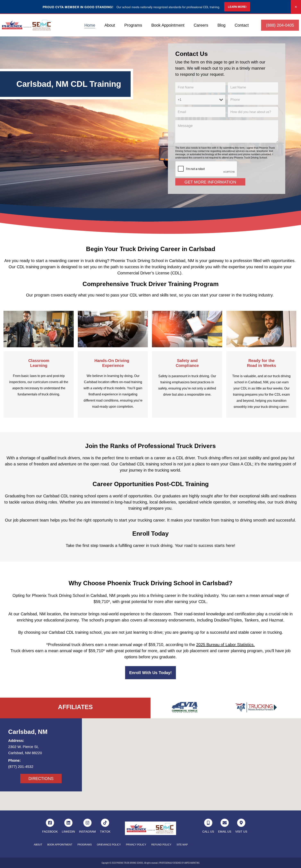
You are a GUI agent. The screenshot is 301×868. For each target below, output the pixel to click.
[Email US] (225, 823)
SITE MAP (182, 844)
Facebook (50, 831)
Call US (208, 831)
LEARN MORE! (237, 7)
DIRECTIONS (40, 778)
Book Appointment (167, 25)
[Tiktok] (105, 823)
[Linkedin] (68, 823)
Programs (133, 25)
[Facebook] (50, 823)
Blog (221, 25)
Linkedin (68, 831)
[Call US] (208, 823)
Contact (242, 25)
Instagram (87, 831)
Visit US (241, 831)
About (109, 25)
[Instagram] (87, 823)
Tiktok (105, 831)
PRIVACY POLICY (136, 844)
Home (89, 25)
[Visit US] (241, 823)
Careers (201, 25)
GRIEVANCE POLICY (109, 844)
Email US (224, 831)
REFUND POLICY (161, 844)
